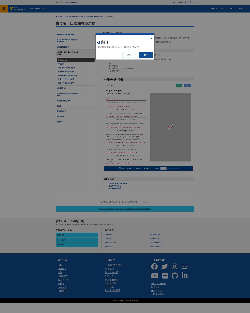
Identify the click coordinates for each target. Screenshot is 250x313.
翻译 (145, 55)
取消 (129, 55)
